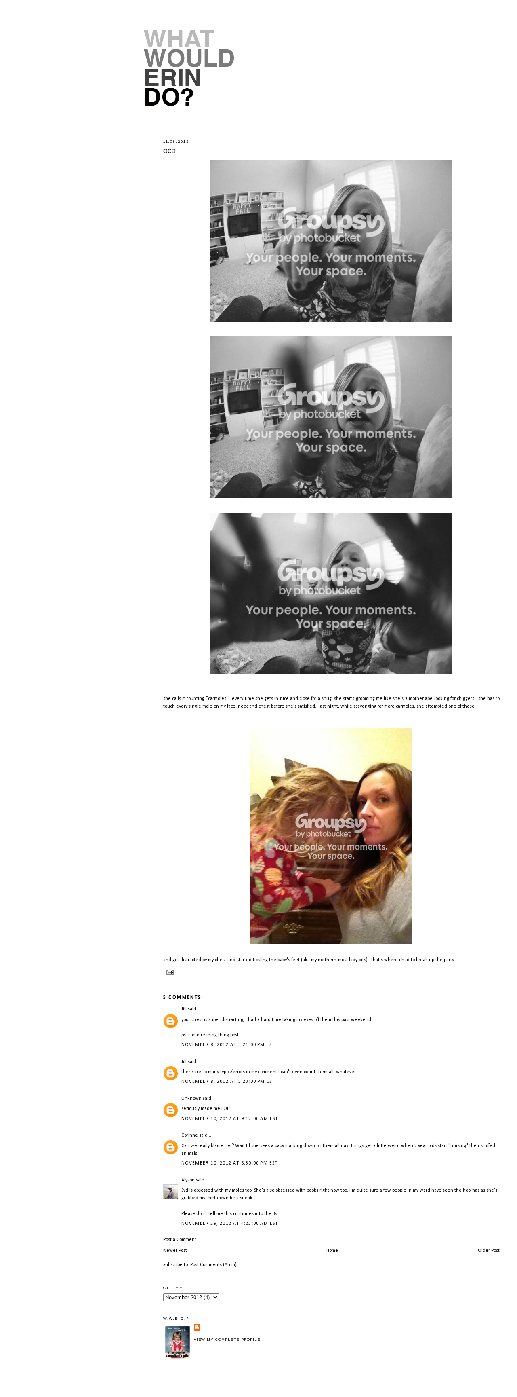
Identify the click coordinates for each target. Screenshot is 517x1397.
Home (332, 1250)
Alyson (188, 1180)
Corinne (189, 1135)
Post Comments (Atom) (213, 1264)
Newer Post (175, 1250)
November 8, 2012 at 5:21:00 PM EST (228, 1044)
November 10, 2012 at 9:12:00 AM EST (229, 1118)
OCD (169, 151)
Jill (184, 1009)
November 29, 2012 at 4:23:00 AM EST (229, 1223)
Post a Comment (179, 1239)
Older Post (489, 1250)
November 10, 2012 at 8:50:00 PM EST (229, 1163)
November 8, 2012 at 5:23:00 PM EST (228, 1081)
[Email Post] (169, 972)
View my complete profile (227, 1340)
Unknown (191, 1098)
